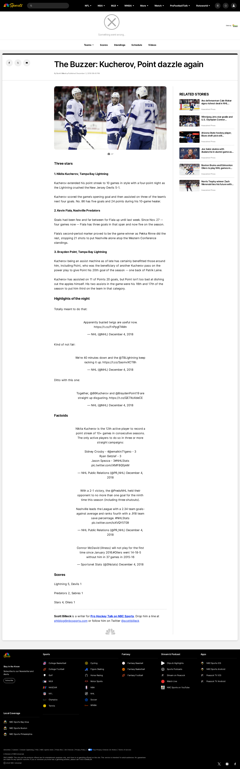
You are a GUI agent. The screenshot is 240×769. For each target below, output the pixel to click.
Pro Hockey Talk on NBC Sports (112, 616)
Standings (119, 44)
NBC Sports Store (47, 750)
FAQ (36, 750)
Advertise (7, 750)
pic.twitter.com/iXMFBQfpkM (110, 465)
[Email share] (26, 62)
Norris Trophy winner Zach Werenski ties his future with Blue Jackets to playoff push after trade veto (216, 183)
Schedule (136, 44)
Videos (152, 44)
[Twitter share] (17, 62)
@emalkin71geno (120, 451)
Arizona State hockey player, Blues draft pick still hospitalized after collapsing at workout (217, 134)
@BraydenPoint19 (127, 393)
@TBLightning (128, 357)
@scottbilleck (130, 620)
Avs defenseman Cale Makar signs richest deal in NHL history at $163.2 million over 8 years (217, 102)
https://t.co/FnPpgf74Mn (110, 327)
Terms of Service (124, 750)
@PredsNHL (119, 490)
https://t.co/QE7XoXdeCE (126, 398)
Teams (87, 44)
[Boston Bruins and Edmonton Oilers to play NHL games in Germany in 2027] (189, 169)
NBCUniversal (18, 754)
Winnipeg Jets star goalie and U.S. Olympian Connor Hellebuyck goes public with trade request (217, 118)
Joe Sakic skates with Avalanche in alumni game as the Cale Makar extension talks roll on (217, 150)
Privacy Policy (80, 750)
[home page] (13, 5)
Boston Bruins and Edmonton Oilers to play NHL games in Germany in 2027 (217, 166)
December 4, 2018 (121, 334)
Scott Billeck (61, 73)
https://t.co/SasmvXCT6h (119, 362)
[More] (218, 6)
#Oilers (117, 552)
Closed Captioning (27, 750)
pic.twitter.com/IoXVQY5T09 (110, 522)
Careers (15, 750)
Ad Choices (69, 750)
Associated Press (208, 109)
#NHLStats (122, 460)
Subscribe (9, 680)
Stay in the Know (12, 666)
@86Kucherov (99, 393)
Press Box (59, 750)
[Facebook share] (9, 62)
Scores (104, 44)
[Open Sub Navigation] (91, 5)
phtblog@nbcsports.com (70, 620)
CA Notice (112, 750)
